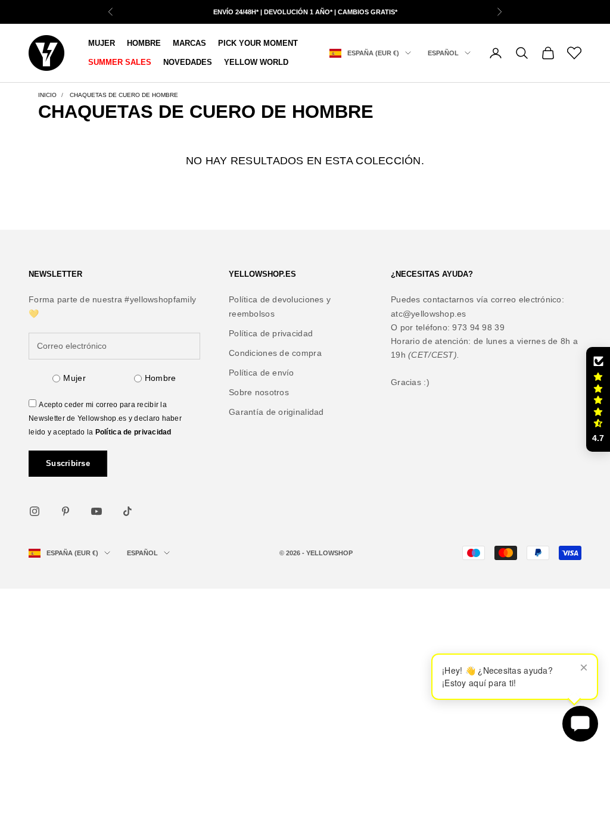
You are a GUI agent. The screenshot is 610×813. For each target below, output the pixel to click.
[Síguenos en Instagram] (35, 511)
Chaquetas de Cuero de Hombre (124, 95)
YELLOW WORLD (256, 62)
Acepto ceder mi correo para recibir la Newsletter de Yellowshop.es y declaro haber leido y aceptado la (105, 418)
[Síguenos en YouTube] (96, 511)
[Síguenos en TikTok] (127, 511)
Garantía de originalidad (276, 412)
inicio (47, 95)
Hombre (160, 378)
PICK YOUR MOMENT (258, 43)
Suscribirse (68, 463)
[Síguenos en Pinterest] (65, 511)
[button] (598, 399)
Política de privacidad (133, 432)
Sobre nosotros (259, 392)
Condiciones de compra (275, 353)
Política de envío (261, 372)
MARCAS (189, 43)
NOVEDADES (187, 62)
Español (443, 53)
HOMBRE (144, 43)
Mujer (74, 378)
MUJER (101, 43)
